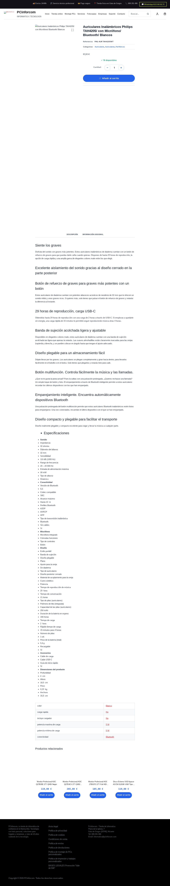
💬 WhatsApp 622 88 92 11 (153, 4)
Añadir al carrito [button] (46, 795)
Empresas (102, 14)
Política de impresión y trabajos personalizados (62, 859)
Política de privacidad (57, 830)
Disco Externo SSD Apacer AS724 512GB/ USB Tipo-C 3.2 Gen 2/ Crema (123, 784)
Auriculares (99, 47)
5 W (107, 724)
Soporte (112, 14)
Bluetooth (110, 737)
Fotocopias (91, 14)
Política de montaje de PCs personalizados (60, 853)
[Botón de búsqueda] (148, 14)
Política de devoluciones (58, 847)
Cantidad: (97, 67)
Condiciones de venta (57, 839)
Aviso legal (53, 826)
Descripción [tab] (72, 234)
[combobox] (137, 14)
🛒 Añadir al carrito (109, 78)
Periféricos (120, 47)
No (107, 712)
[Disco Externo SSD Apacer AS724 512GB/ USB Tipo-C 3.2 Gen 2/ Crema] (123, 766)
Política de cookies (56, 835)
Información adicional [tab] (93, 234)
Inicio (47, 14)
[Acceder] (157, 14)
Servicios (81, 14)
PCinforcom (26, 12)
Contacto (121, 14)
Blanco (109, 706)
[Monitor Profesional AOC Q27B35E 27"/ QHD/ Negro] (46, 766)
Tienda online (57, 14)
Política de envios (56, 843)
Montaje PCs (70, 14)
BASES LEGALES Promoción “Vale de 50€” (64, 866)
